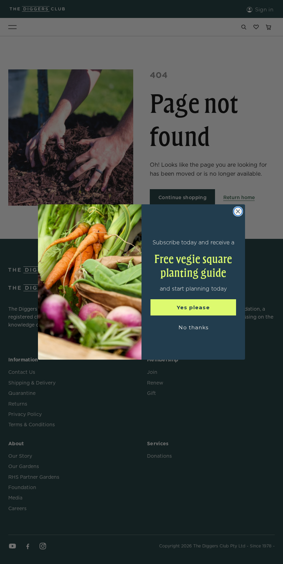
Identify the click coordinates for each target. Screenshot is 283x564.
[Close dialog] (238, 211)
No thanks (193, 327)
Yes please (193, 307)
